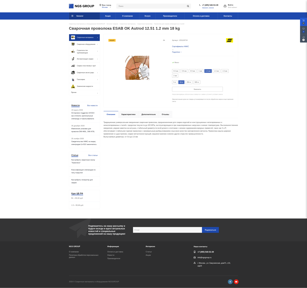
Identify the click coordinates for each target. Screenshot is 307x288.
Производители (113, 258)
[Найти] (188, 6)
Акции (148, 255)
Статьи (149, 252)
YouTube (236, 281)
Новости (110, 255)
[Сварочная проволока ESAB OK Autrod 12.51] (137, 68)
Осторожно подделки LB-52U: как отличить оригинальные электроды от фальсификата (83, 116)
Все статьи (92, 155)
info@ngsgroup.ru (204, 257)
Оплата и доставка (115, 252)
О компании (74, 252)
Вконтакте (230, 281)
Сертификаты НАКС (180, 46)
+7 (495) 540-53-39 (210, 5)
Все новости (92, 105)
